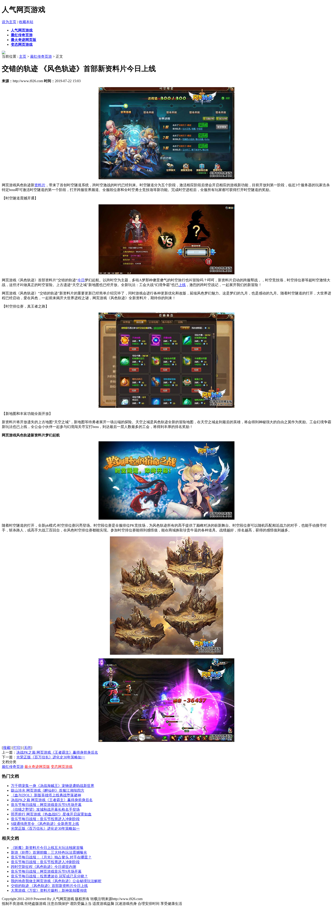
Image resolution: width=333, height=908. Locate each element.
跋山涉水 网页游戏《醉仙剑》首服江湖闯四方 (47, 790)
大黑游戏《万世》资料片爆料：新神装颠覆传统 (49, 890)
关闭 (27, 748)
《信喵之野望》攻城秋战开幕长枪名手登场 (45, 809)
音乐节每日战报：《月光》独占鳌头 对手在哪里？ (51, 857)
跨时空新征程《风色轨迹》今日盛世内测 (43, 867)
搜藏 (6, 748)
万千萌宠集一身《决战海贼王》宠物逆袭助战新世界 (52, 786)
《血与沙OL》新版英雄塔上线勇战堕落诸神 (46, 795)
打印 (17, 748)
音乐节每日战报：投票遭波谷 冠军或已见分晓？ (49, 876)
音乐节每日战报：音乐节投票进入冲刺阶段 (45, 819)
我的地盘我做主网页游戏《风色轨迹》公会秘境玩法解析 (56, 881)
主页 (22, 56)
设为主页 (9, 22)
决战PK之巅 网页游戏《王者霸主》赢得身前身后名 (57, 752)
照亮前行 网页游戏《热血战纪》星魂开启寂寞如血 (51, 814)
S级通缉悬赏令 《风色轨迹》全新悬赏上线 (45, 824)
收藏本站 (26, 22)
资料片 (39, 185)
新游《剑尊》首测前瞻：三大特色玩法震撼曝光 (49, 852)
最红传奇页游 (41, 56)
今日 (81, 280)
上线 (182, 285)
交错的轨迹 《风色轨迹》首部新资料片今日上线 (49, 886)
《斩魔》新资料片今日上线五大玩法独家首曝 (47, 848)
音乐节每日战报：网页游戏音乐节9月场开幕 (46, 805)
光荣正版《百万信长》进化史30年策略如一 (50, 757)
